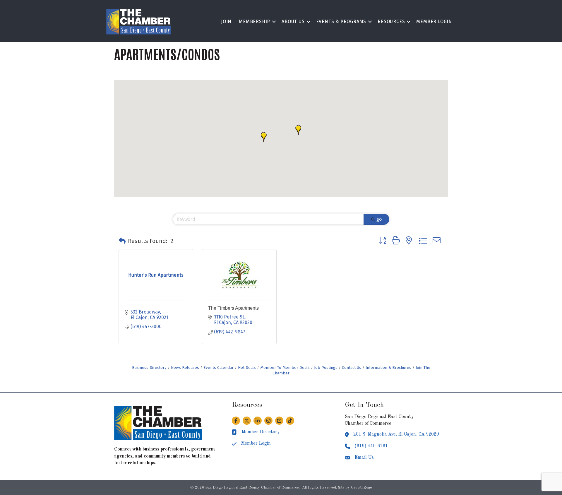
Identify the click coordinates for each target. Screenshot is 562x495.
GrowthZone (361, 487)
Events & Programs (341, 21)
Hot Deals (247, 367)
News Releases (185, 367)
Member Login (434, 21)
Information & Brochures (388, 367)
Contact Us (351, 367)
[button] (298, 130)
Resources (391, 21)
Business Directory (149, 367)
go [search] (379, 219)
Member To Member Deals (285, 367)
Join (226, 21)
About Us (293, 21)
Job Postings (325, 367)
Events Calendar (218, 367)
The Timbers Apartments (233, 308)
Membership (254, 21)
